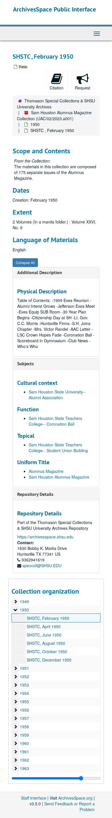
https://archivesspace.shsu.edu (45, 537)
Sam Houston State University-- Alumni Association (57, 394)
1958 (24, 726)
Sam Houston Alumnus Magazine (59, 477)
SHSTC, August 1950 (46, 643)
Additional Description (39, 273)
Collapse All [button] (25, 262)
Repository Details (35, 494)
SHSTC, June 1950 (44, 635)
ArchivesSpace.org (75, 798)
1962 (24, 760)
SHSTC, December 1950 (49, 660)
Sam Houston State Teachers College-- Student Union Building (58, 447)
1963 (24, 768)
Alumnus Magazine (46, 471)
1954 (24, 693)
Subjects (25, 364)
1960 (24, 743)
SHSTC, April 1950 (44, 626)
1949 (24, 601)
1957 (24, 718)
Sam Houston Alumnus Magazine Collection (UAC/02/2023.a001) (54, 115)
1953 (24, 685)
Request (82, 88)
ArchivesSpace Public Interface (54, 9)
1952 (24, 676)
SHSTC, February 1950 (48, 618)
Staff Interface (33, 798)
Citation (56, 88)
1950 (35, 124)
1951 (24, 668)
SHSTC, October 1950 (47, 651)
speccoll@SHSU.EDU (41, 565)
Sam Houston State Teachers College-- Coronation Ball (55, 421)
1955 (24, 701)
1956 (24, 710)
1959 (24, 735)
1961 (24, 751)
